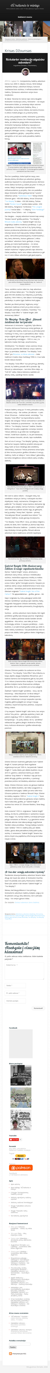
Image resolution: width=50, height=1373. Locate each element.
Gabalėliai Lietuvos (18, 1323)
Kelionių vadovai (21, 39)
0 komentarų (32, 65)
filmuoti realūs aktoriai (13, 222)
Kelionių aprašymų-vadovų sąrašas (21, 1198)
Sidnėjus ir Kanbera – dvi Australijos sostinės (20, 1264)
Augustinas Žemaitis (20, 65)
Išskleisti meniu (25, 17)
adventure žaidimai (29, 914)
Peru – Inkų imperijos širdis (18, 1234)
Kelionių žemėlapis (34, 39)
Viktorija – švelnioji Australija (21, 1284)
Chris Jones (39, 914)
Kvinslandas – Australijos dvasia (20, 1273)
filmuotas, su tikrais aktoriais (23, 354)
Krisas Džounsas (22, 917)
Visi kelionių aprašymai (19, 1216)
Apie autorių (15, 1184)
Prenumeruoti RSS (19, 1354)
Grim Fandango (38, 209)
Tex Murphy (9, 201)
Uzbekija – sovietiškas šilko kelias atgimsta (21, 1247)
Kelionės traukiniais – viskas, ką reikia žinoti (21, 1228)
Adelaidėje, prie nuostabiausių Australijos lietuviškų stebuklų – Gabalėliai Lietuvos (20, 1289)
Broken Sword (15, 204)
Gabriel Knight (19, 915)
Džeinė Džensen (10, 915)
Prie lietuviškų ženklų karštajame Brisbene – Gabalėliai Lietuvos (19, 1269)
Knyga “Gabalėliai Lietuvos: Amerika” (21, 1207)
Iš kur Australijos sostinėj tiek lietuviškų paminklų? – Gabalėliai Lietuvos (20, 1300)
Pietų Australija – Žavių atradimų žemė (19, 1295)
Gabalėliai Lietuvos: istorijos (21, 1330)
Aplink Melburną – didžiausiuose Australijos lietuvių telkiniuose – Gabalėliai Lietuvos (20, 1280)
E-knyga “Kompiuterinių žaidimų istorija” (19, 1193)
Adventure (19, 914)
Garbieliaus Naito (25, 196)
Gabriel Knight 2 (33, 796)
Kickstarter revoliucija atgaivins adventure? (25, 60)
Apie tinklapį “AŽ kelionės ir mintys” (21, 1188)
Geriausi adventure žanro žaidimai (27, 902)
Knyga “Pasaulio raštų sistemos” (19, 1211)
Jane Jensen (13, 917)
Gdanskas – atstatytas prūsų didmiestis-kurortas (21, 1240)
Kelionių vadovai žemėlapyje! (22, 1202)
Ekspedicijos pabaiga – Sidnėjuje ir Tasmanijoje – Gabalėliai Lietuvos (20, 1259)
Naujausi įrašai (10, 39)
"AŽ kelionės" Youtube (19, 1316)
